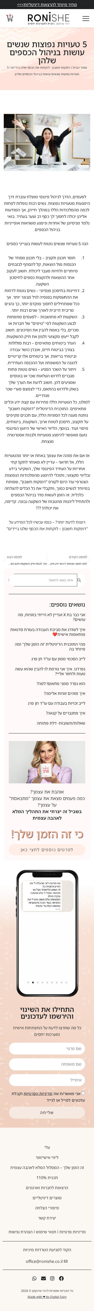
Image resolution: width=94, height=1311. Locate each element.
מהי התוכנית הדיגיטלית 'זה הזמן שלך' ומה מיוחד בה (50, 646)
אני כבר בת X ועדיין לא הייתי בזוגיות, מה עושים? (51, 617)
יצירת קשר (47, 1218)
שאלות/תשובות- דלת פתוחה (61, 723)
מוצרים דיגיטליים (47, 1198)
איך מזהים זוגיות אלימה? (64, 693)
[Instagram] (52, 1278)
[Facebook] (61, 1278)
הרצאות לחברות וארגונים (47, 1187)
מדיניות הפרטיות (38, 1093)
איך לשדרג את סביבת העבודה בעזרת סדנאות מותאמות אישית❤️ (47, 632)
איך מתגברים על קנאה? (65, 713)
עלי (47, 1147)
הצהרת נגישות (21, 1232)
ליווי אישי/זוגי (47, 1157)
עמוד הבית (80, 67)
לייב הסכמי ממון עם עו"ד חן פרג (58, 659)
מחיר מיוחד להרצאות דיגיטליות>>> (47, 4)
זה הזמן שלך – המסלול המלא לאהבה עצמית (47, 1167)
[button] (28, 982)
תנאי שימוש (46, 1232)
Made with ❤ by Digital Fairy (47, 1297)
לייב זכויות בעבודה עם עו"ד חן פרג (56, 703)
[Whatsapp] (34, 1278)
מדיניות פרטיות (72, 1232)
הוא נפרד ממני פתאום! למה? (61, 683)
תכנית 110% (47, 1177)
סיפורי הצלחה (47, 1208)
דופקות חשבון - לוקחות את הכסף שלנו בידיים (40, 67)
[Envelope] (43, 1278)
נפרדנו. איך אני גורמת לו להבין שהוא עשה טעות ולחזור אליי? (50, 671)
